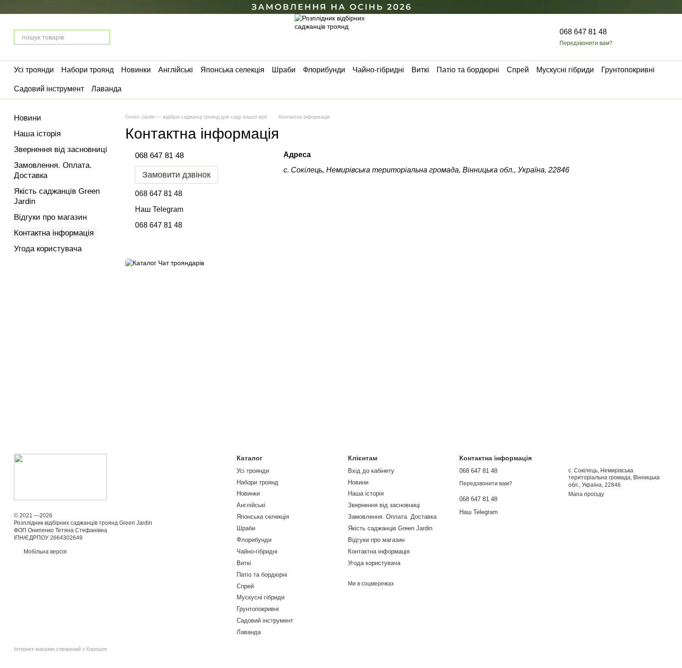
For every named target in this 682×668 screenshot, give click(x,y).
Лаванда (106, 89)
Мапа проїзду (586, 494)
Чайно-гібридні (378, 70)
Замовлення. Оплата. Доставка (392, 516)
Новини (27, 118)
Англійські (175, 70)
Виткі (420, 70)
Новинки (136, 70)
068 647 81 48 (583, 32)
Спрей (518, 70)
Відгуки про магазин (50, 217)
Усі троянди (34, 70)
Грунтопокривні (628, 70)
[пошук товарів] (102, 37)
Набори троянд (87, 70)
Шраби (284, 70)
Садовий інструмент (49, 89)
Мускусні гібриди (565, 70)
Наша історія (37, 133)
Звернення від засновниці (60, 149)
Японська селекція (232, 70)
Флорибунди (324, 70)
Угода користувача (48, 248)
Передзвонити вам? (586, 43)
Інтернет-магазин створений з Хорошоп (60, 649)
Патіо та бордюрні (468, 70)
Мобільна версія (44, 551)
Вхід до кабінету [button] (371, 470)
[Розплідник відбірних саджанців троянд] (60, 477)
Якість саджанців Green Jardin (390, 528)
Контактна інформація (379, 551)
